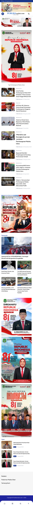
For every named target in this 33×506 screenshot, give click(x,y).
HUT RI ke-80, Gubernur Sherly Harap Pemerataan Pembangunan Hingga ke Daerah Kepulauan (23, 108)
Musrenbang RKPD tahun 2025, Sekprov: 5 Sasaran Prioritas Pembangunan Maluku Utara (23, 168)
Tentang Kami (5, 483)
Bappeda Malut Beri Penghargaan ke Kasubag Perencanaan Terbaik (23, 154)
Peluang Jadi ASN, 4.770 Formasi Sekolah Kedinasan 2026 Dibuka (8, 289)
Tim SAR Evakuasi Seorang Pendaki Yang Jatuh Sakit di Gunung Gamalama (24, 273)
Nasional (18, 103)
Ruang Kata (4, 268)
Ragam (3, 253)
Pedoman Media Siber (8, 479)
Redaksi (4, 476)
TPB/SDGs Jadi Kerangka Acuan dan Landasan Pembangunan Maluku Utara (23, 139)
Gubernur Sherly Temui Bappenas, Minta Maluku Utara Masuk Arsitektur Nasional (23, 122)
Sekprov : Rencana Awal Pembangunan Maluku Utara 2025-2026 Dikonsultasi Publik (22, 182)
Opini (15, 446)
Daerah (19, 268)
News (15, 456)
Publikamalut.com (18, 497)
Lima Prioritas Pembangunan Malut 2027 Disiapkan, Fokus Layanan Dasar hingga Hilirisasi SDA (23, 93)
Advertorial (19, 88)
